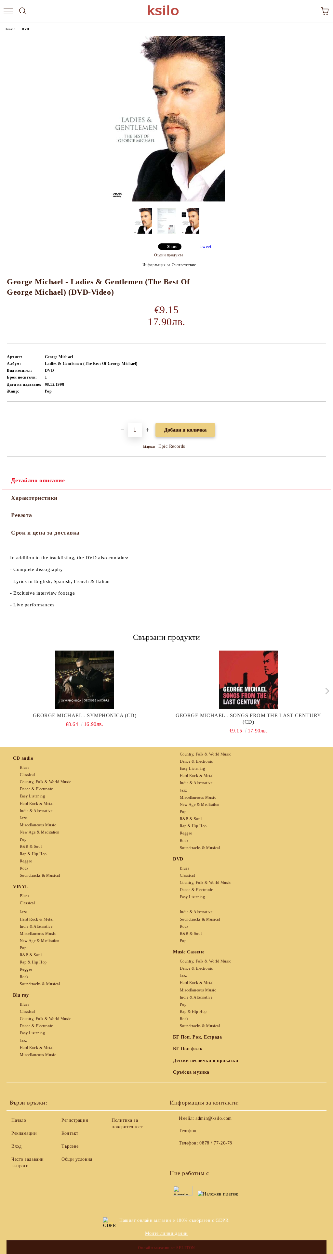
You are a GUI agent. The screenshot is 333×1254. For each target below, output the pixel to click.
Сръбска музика (191, 1072)
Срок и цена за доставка (45, 532)
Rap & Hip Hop (33, 854)
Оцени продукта (168, 255)
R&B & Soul (31, 846)
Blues (24, 767)
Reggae (26, 861)
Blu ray (21, 995)
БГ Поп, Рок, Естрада (197, 1037)
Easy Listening (32, 796)
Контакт (69, 1133)
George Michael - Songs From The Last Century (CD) (248, 719)
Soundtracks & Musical (40, 875)
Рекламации (24, 1133)
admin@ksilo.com (213, 1118)
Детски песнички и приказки (205, 1060)
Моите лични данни (166, 1233)
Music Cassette (189, 952)
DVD (25, 29)
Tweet (206, 246)
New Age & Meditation (40, 832)
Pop (23, 839)
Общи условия (76, 1159)
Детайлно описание (38, 480)
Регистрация (74, 1120)
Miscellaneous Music (38, 825)
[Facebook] (178, 1156)
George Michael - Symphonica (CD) (85, 715)
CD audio (23, 758)
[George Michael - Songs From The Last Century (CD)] (248, 680)
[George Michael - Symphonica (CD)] (84, 680)
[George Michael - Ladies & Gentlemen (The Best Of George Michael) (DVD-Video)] (166, 200)
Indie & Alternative (36, 810)
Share (172, 246)
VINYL (20, 886)
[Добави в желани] (321, 413)
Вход (16, 1146)
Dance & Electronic (36, 789)
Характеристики (34, 498)
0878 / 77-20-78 (215, 1143)
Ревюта (21, 515)
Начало (10, 29)
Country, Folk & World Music (45, 782)
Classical (27, 774)
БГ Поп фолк (188, 1048)
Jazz (23, 818)
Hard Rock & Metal (36, 803)
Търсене (70, 1146)
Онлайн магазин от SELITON (166, 1248)
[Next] (325, 691)
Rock (24, 868)
